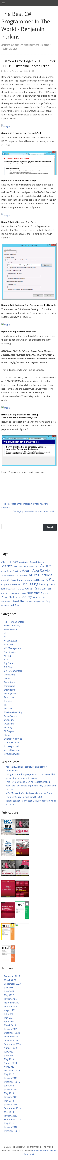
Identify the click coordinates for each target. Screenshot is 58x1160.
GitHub (28, 588)
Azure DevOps (22, 575)
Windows (5, 605)
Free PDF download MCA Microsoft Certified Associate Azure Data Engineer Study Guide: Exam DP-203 (31, 785)
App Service (10, 652)
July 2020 (8, 1051)
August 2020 (10, 1047)
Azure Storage (17, 580)
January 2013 (10, 1115)
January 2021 (10, 1029)
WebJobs (37, 601)
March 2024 (10, 980)
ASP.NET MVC (34, 567)
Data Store (9, 682)
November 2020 (12, 1036)
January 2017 (10, 1078)
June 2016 (9, 1085)
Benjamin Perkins (11, 71)
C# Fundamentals (13, 670)
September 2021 (12, 1006)
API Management (13, 648)
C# (48, 579)
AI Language (10, 640)
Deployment (47, 584)
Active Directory (12, 625)
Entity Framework (8, 589)
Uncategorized (11, 746)
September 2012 (12, 1119)
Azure (45, 566)
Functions (9, 697)
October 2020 (11, 1040)
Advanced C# (10, 629)
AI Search (8, 644)
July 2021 (8, 1013)
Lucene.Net (16, 593)
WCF (30, 601)
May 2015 (9, 1093)
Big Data (8, 663)
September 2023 (12, 983)
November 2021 (12, 1002)
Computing (9, 674)
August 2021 (10, 1010)
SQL (44, 597)
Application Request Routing (31, 562)
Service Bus (37, 597)
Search (50, 527)
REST (18, 597)
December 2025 (12, 976)
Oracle (45, 593)
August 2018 (10, 1063)
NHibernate (34, 593)
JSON (49, 589)
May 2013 (9, 1112)
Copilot (7, 678)
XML (18, 606)
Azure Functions (40, 575)
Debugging (29, 584)
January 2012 (10, 1127)
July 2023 (8, 987)
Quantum (9, 719)
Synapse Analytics (13, 738)
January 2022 (10, 998)
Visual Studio (20, 601)
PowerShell (7, 597)
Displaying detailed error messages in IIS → (35, 511)
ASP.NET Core (20, 566)
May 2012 (9, 1123)
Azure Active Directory (11, 571)
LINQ (3, 593)
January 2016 (10, 1089)
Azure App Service (36, 570)
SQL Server (6, 601)
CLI (53, 580)
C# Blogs (8, 667)
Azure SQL (5, 580)
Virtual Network (12, 753)
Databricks (9, 685)
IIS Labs (42, 588)
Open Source (10, 716)
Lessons (8, 708)
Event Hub (20, 589)
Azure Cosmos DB (8, 576)
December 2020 (12, 1032)
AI (5, 633)
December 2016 (12, 1081)
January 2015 (10, 1096)
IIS (33, 71)
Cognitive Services (10, 584)
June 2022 (9, 991)
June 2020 (9, 1055)
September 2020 (12, 1044)
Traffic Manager (12, 742)
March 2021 (10, 1025)
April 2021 (9, 1021)
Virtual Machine (12, 750)
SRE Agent (9, 731)
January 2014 (10, 1104)
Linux (8, 593)
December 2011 (12, 1130)
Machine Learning (13, 712)
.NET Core (13, 561)
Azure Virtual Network (35, 580)
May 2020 (9, 1059)
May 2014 (9, 1100)
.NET (4, 561)
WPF (13, 605)
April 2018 (9, 1066)
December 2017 (12, 1070)
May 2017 (9, 1074)
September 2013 (12, 1108)
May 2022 (9, 995)
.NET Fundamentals (14, 621)
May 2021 (9, 1017)
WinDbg (46, 601)
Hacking (8, 701)
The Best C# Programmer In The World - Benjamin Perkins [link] (25, 25)
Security (26, 597)
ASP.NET (6, 566)
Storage (8, 735)
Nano (24, 593)
